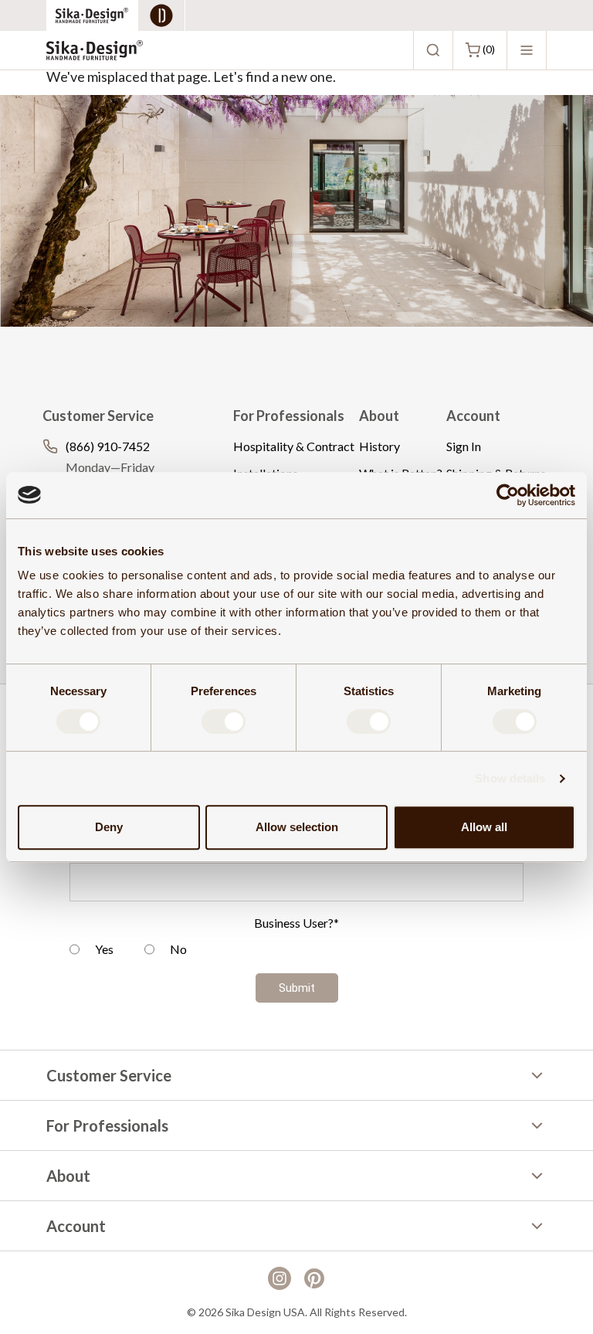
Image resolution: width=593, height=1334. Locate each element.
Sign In (463, 446)
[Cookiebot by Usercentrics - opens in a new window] (507, 495)
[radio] (91, 951)
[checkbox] (296, 951)
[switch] (224, 721)
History (379, 446)
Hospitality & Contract (293, 446)
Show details (510, 778)
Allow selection (297, 826)
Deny (109, 826)
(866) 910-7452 (108, 446)
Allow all (484, 826)
